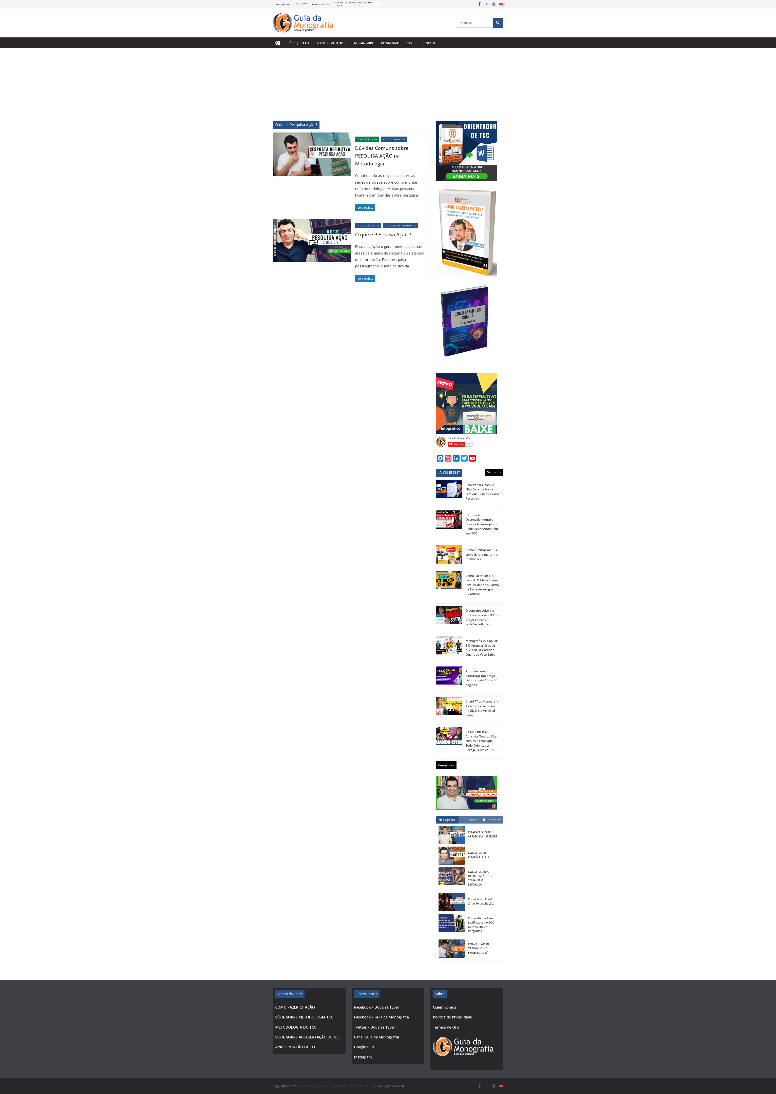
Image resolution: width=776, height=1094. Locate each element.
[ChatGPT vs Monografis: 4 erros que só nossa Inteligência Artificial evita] (449, 711)
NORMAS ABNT (364, 43)
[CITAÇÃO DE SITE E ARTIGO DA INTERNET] (452, 835)
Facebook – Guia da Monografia (381, 1017)
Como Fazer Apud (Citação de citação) (481, 901)
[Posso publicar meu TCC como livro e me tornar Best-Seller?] (449, 557)
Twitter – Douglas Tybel (374, 1027)
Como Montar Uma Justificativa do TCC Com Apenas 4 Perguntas (481, 924)
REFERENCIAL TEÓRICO (332, 43)
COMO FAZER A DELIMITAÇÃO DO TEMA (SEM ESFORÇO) (480, 878)
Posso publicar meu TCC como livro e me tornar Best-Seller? (483, 554)
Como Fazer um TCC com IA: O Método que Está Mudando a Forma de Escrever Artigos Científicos (482, 585)
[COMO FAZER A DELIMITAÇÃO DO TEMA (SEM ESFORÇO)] (452, 876)
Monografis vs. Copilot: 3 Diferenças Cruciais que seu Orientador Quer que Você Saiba (482, 647)
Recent (471, 820)
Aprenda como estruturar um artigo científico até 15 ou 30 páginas (482, 678)
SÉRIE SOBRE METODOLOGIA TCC (400, 225)
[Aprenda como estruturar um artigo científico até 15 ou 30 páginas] (449, 680)
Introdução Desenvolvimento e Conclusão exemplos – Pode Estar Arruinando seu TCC (482, 524)
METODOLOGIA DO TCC (394, 139)
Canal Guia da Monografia (376, 1037)
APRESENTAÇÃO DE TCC (295, 1047)
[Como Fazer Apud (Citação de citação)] (452, 902)
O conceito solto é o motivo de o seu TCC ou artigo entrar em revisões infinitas (482, 617)
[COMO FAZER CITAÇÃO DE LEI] (452, 856)
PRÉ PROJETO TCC (298, 43)
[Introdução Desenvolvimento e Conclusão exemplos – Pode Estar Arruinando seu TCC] (449, 526)
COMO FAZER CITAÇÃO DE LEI (478, 855)
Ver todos (494, 472)
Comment (494, 820)
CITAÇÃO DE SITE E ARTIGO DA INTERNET (482, 834)
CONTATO (428, 43)
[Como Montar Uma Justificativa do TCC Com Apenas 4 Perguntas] (452, 923)
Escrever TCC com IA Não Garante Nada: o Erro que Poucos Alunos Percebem (482, 492)
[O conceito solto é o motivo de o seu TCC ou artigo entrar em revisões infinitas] (449, 620)
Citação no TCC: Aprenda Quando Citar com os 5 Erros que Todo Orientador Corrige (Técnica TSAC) (482, 741)
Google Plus (364, 1047)
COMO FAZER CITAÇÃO (295, 1007)
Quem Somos (444, 1007)
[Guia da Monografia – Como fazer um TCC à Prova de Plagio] (278, 43)
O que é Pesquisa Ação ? (383, 234)
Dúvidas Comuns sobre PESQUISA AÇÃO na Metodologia (382, 156)
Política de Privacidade (452, 1017)
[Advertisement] (388, 78)
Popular (449, 820)
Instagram (363, 1057)
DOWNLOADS (390, 43)
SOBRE (410, 43)
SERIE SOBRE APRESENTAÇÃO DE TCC (307, 1037)
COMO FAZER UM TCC (367, 139)
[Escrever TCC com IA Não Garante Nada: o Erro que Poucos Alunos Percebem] (449, 494)
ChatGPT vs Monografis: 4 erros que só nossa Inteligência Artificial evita (483, 708)
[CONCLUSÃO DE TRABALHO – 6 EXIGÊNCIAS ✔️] (452, 948)
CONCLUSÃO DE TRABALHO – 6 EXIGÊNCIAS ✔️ (479, 948)
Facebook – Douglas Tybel (376, 1007)
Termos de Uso (446, 1027)
